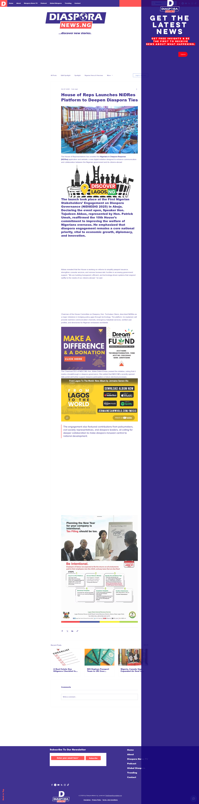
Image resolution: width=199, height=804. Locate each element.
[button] (195, 4)
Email (155, 58)
